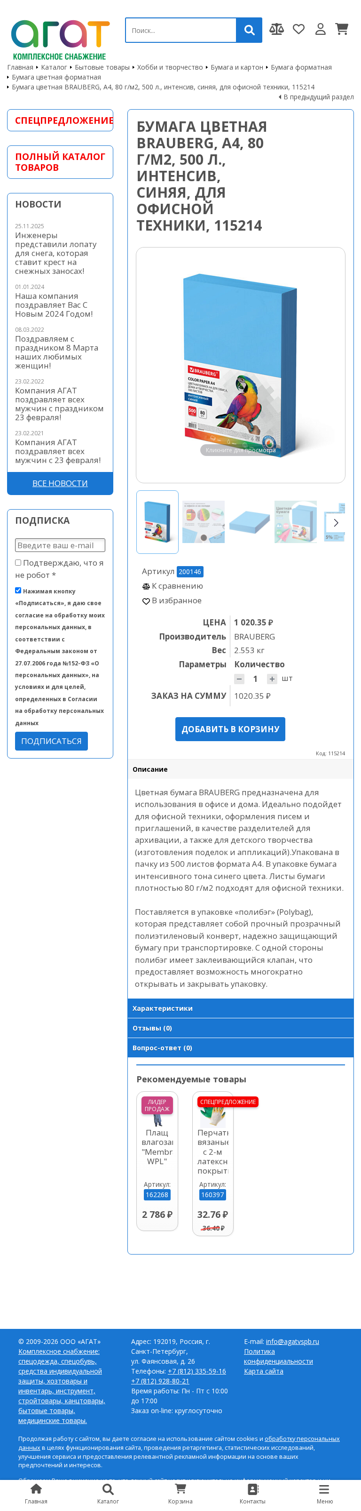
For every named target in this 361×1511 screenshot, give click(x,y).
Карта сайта (263, 1371)
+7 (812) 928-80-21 (160, 1380)
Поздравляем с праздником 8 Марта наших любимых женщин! (56, 352)
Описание (150, 769)
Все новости (60, 483)
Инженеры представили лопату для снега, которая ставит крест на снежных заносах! (55, 253)
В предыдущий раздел (318, 96)
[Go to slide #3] (249, 522)
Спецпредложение (60, 120)
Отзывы (152, 1027)
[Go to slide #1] (157, 522)
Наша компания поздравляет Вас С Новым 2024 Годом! (54, 304)
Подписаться (51, 741)
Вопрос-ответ (162, 1047)
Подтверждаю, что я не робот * (59, 568)
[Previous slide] (152, 365)
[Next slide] (329, 365)
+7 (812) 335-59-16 (197, 1371)
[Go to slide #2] (203, 522)
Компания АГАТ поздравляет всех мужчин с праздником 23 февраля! (59, 404)
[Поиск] (249, 30)
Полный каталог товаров (60, 162)
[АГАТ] (59, 38)
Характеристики (163, 1008)
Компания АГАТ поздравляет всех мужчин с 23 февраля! (58, 451)
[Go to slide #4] (296, 522)
